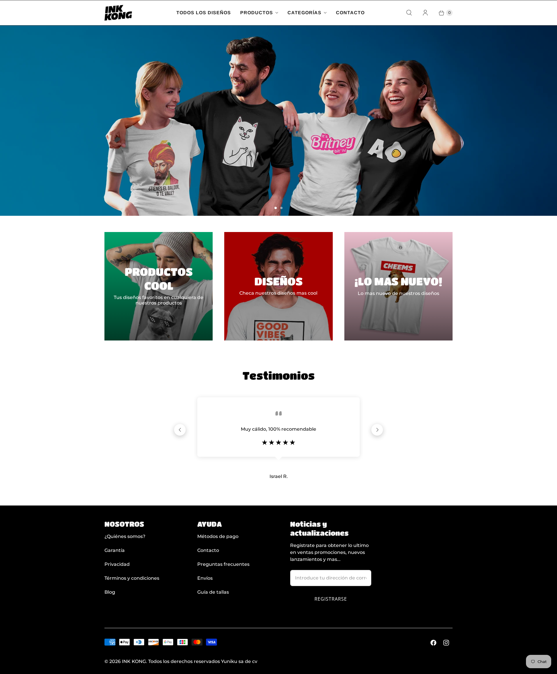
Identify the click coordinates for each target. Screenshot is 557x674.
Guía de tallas (213, 592)
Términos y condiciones (131, 578)
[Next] (377, 430)
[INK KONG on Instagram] (446, 642)
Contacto (350, 12)
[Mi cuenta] (425, 13)
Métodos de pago (217, 536)
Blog (109, 592)
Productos (256, 12)
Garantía (114, 550)
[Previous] (180, 430)
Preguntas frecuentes (223, 564)
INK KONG (134, 661)
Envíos (205, 578)
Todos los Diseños (203, 12)
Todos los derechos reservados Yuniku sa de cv (202, 661)
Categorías (304, 12)
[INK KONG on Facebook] (433, 642)
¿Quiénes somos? (124, 536)
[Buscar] (409, 13)
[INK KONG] (118, 13)
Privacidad (117, 564)
